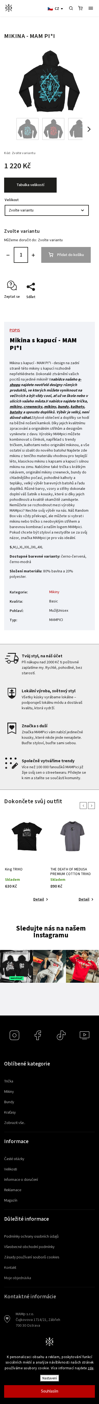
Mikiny (54, 592)
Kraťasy (10, 1112)
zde (91, 1368)
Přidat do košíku (70, 255)
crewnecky (32, 407)
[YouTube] (84, 1035)
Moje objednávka (17, 1278)
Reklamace (12, 1190)
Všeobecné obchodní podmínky (29, 1247)
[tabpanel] (27, 861)
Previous (84, 805)
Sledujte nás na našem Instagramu (51, 932)
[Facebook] (38, 1035)
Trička (8, 1081)
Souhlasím (49, 1391)
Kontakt (10, 1267)
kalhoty (77, 407)
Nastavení (49, 1378)
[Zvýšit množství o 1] (33, 255)
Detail (38, 899)
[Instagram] (14, 1035)
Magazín (10, 1200)
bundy (63, 407)
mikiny (15, 407)
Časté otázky (14, 1159)
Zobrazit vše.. (14, 1123)
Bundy (9, 1102)
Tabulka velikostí (30, 185)
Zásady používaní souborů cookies (31, 1257)
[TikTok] (61, 1035)
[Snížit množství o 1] (8, 255)
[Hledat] (71, 8)
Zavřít (79, 306)
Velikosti (10, 1169)
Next (92, 805)
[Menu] (90, 8)
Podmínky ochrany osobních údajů (31, 1236)
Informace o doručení (21, 1179)
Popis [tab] (15, 330)
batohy (16, 412)
